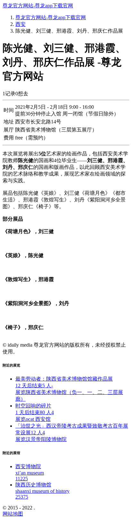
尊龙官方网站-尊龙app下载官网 (38, 5)
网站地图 (13, 513)
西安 (20, 24)
